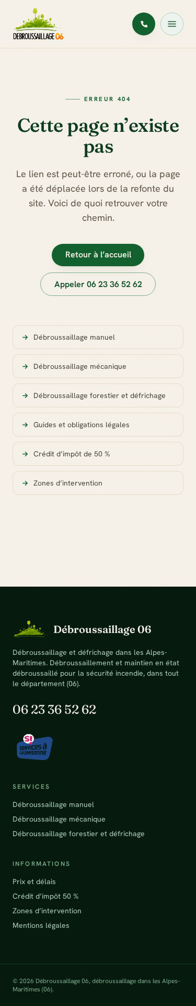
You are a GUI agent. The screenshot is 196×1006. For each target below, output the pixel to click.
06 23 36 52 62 (54, 709)
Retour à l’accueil (98, 254)
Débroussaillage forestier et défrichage (99, 395)
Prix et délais (34, 881)
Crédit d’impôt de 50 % (71, 453)
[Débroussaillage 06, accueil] (38, 24)
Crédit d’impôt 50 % (45, 896)
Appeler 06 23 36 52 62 (98, 284)
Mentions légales (41, 925)
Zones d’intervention (67, 483)
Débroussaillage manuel (74, 337)
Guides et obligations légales (81, 424)
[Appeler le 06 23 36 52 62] (143, 24)
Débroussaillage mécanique (79, 366)
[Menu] (171, 24)
